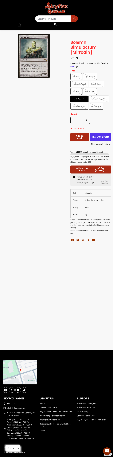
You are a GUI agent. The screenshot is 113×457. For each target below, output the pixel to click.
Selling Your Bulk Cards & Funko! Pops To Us (55, 425)
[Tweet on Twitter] (78, 240)
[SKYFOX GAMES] (56, 8)
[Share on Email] (93, 240)
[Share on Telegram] (88, 240)
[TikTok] (24, 390)
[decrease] (74, 120)
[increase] (86, 120)
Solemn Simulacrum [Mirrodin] (83, 47)
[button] (19, 25)
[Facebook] (5, 390)
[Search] (74, 18)
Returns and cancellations (14, 452)
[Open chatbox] (107, 451)
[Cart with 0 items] (19, 25)
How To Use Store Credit (87, 407)
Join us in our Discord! (49, 407)
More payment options (100, 144)
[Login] (55, 25)
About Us (44, 403)
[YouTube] (18, 390)
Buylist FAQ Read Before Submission (91, 419)
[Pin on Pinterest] (83, 240)
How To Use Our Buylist (86, 403)
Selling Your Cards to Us (50, 419)
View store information (104, 182)
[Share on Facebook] (72, 240)
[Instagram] (12, 390)
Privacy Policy (82, 411)
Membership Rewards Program (52, 415)
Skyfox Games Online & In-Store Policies (56, 411)
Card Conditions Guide (86, 415)
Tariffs (42, 430)
